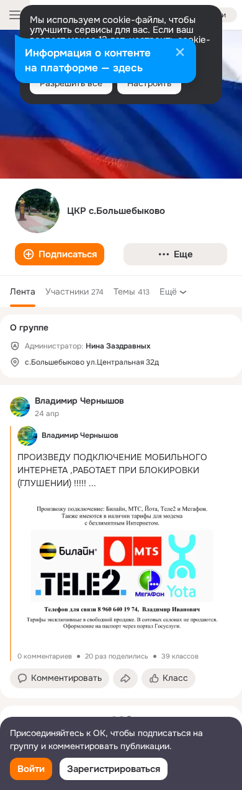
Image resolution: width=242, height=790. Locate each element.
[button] (59, 254)
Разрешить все (71, 83)
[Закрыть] (180, 53)
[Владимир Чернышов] (20, 407)
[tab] (22, 291)
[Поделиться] (125, 678)
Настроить (149, 83)
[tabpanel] (121, 541)
